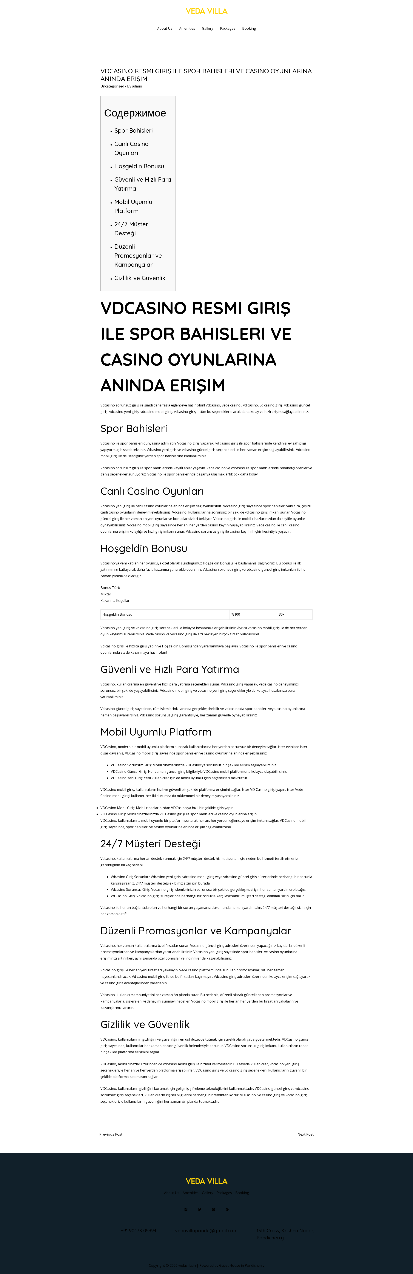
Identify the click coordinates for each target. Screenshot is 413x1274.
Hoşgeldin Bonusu (139, 166)
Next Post (307, 1134)
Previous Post (108, 1134)
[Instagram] (213, 1209)
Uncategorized (112, 86)
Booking (249, 28)
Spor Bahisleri (133, 130)
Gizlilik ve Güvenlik (139, 278)
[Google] (227, 1209)
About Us (164, 28)
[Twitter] (200, 1209)
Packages (227, 28)
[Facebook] (186, 1209)
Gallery (207, 28)
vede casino (231, 405)
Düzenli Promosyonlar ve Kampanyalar (138, 255)
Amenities (187, 28)
